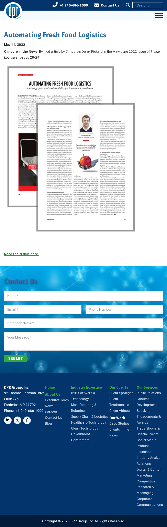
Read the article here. (21, 254)
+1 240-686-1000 (74, 5)
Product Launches (144, 449)
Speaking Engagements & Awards (149, 416)
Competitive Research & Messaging (146, 487)
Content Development (147, 402)
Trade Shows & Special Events (148, 431)
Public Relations (149, 393)
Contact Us (110, 5)
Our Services (147, 387)
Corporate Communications (150, 502)
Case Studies (119, 423)
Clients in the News (119, 432)
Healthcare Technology (88, 422)
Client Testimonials (119, 402)
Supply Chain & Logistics (90, 416)
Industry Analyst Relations (149, 461)
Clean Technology (84, 428)
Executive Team (57, 400)
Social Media (146, 440)
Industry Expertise (86, 387)
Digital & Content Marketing (150, 472)
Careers (51, 412)
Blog (48, 423)
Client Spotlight (121, 393)
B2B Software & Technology (83, 396)
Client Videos (119, 411)
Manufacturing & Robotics (84, 408)
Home (50, 387)
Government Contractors (80, 437)
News (49, 406)
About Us (52, 394)
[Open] (159, 15)
